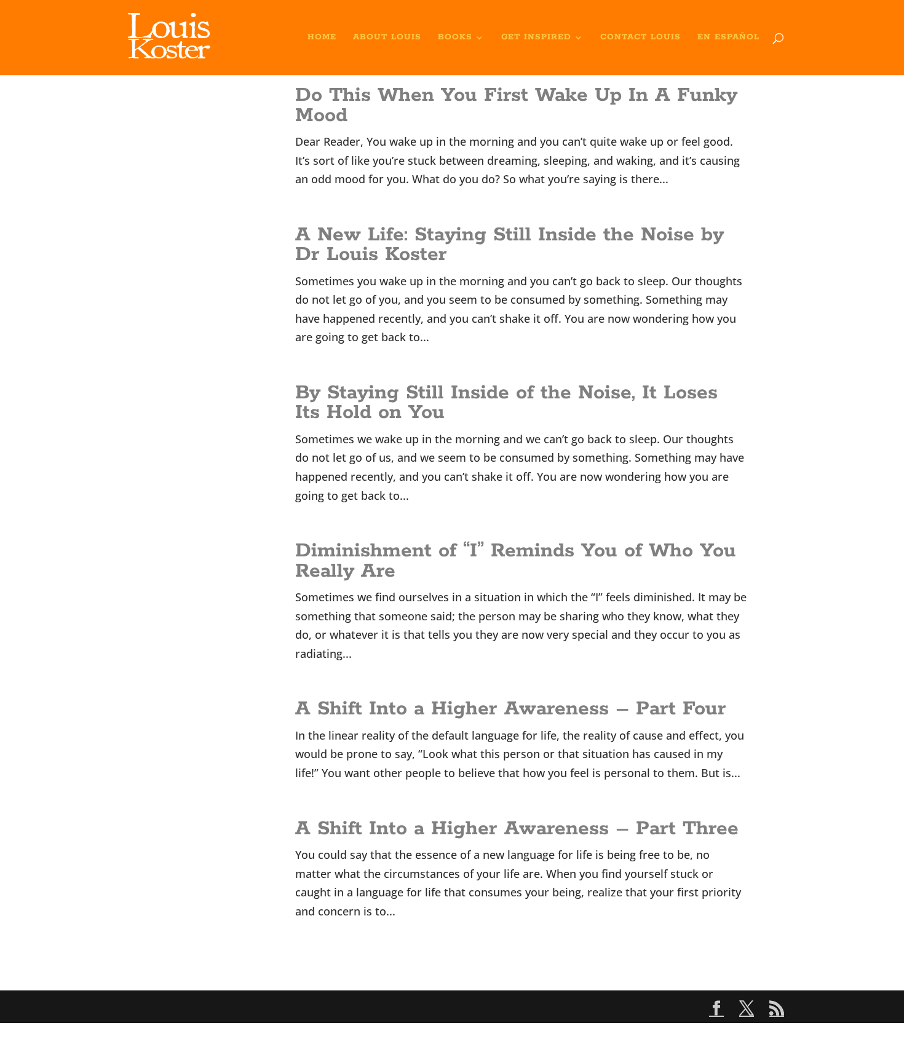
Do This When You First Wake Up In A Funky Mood (516, 105)
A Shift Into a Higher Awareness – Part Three (517, 829)
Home (321, 37)
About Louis (387, 37)
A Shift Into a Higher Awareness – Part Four (510, 709)
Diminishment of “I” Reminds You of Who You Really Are (515, 561)
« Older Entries (334, 966)
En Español (728, 37)
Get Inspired (536, 37)
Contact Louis (640, 37)
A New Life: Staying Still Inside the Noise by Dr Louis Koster (509, 245)
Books (455, 37)
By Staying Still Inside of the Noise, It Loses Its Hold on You (506, 403)
